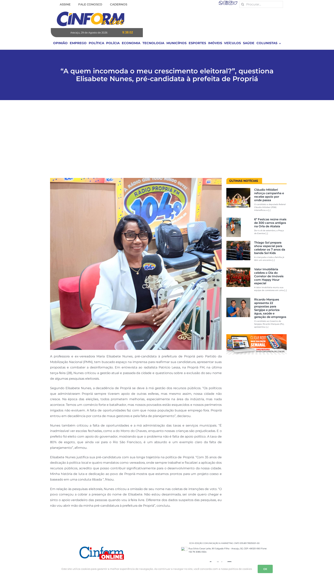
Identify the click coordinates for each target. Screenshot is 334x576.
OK (265, 569)
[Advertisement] (167, 141)
